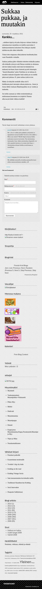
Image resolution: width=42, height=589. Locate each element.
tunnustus (15, 570)
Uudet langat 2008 (15, 533)
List (10, 268)
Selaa (23, 2)
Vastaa (8, 152)
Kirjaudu (37, 2)
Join (6, 268)
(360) (12, 517)
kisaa (18, 565)
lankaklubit (10, 568)
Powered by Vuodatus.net (32, 586)
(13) (11, 506)
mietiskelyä (26, 568)
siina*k (10, 157)
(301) (12, 519)
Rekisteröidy (29, 2)
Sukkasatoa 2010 (15, 558)
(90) (11, 510)
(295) (12, 515)
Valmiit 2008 (12, 535)
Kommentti (7, 199)
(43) (11, 508)
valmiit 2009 (22, 570)
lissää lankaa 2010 (18, 568)
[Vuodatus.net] (9, 583)
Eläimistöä (17, 556)
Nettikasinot (14, 2)
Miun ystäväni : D (11, 366)
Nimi (6, 179)
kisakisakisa (23, 565)
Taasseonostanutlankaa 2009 (28, 558)
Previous (16, 268)
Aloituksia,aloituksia (10, 556)
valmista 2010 (28, 570)
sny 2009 (7, 570)
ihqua (33, 562)
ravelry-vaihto (32, 568)
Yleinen (25, 562)
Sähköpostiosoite (14, 186)
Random (29, 268)
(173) (12, 512)
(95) (11, 521)
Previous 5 (9, 270)
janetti (9, 130)
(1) (11, 504)
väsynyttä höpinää (12, 573)
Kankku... (8, 37)
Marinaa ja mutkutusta (26, 556)
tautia (11, 570)
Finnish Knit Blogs (21, 265)
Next (23, 268)
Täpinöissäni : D (9, 562)
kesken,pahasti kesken (11, 565)
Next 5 (17, 270)
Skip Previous (26, 270)
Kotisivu (20, 193)
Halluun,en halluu (14, 530)
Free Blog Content (21, 354)
